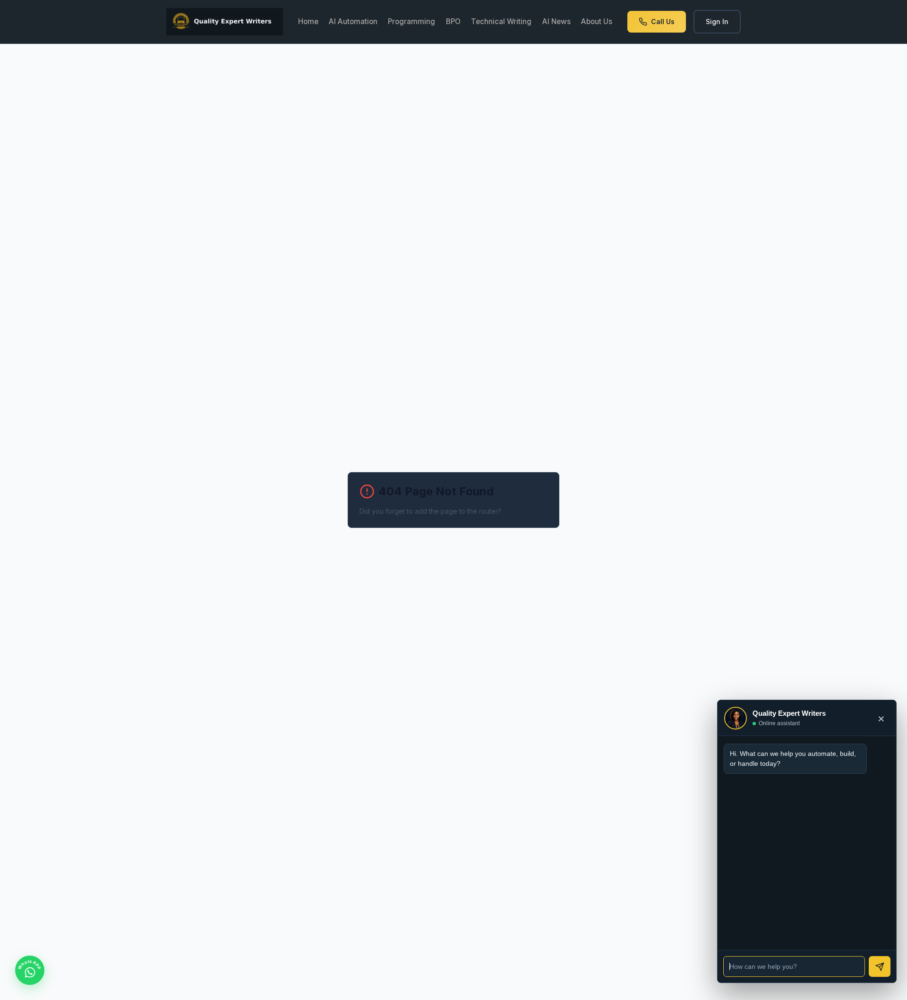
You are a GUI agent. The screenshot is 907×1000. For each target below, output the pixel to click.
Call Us (663, 21)
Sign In (717, 21)
